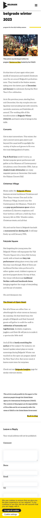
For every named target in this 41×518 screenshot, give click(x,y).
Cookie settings (10, 514)
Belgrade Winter (24, 191)
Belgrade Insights (22, 369)
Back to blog (32, 416)
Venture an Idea (15, 62)
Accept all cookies (11, 510)
